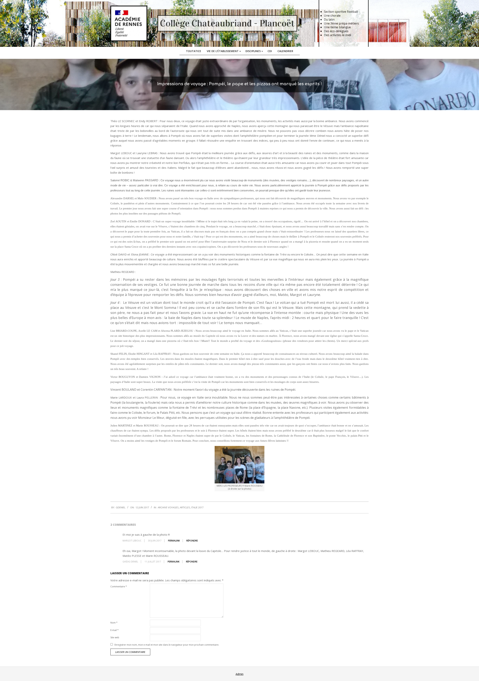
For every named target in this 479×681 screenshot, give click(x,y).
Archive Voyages (168, 507)
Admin (239, 674)
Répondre (192, 540)
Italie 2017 (197, 507)
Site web (114, 637)
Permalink (174, 540)
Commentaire (118, 586)
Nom (114, 622)
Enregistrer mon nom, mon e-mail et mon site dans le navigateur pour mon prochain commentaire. (167, 644)
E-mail (114, 630)
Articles (185, 507)
